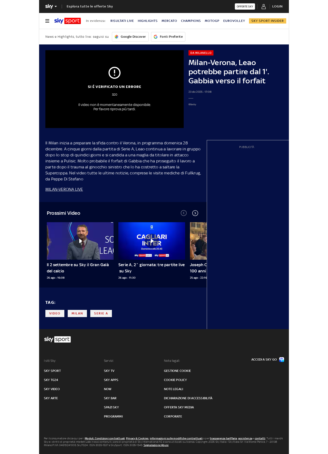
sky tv (109, 371)
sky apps (111, 380)
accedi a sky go (264, 359)
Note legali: (172, 360)
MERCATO (169, 21)
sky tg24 (51, 380)
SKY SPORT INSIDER (267, 21)
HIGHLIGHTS (148, 21)
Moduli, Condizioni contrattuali (105, 438)
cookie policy (175, 380)
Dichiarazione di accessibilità (188, 398)
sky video (52, 389)
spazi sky (111, 407)
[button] (195, 213)
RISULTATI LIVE (122, 21)
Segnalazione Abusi (156, 445)
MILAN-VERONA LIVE (64, 189)
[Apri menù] (47, 21)
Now (108, 389)
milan (77, 313)
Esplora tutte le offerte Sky (90, 6)
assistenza (245, 438)
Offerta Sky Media (179, 407)
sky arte (51, 398)
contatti (260, 438)
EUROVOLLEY (234, 21)
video (55, 313)
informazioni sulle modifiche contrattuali (176, 438)
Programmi (113, 416)
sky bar (110, 398)
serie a (101, 313)
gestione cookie (177, 371)
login (277, 6)
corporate (173, 416)
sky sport (52, 371)
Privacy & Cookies (137, 438)
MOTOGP (212, 21)
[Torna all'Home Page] (67, 21)
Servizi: (109, 360)
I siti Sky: (50, 360)
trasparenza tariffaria (223, 438)
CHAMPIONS (191, 21)
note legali (173, 389)
